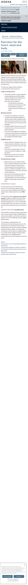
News (3, 30)
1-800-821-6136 (22, 4)
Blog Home (5, 36)
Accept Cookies (7, 576)
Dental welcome (11, 11)
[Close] (24, 564)
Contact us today (6, 20)
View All (4, 24)
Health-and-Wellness (16, 36)
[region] (13, 573)
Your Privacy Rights (13, 579)
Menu (24, 1)
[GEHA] (6, 2)
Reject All (19, 576)
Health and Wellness (9, 27)
